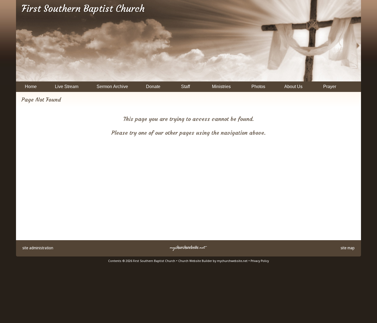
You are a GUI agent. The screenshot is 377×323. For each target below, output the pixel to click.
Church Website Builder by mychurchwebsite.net (213, 261)
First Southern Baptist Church (83, 8)
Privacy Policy (260, 261)
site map (348, 248)
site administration (37, 248)
